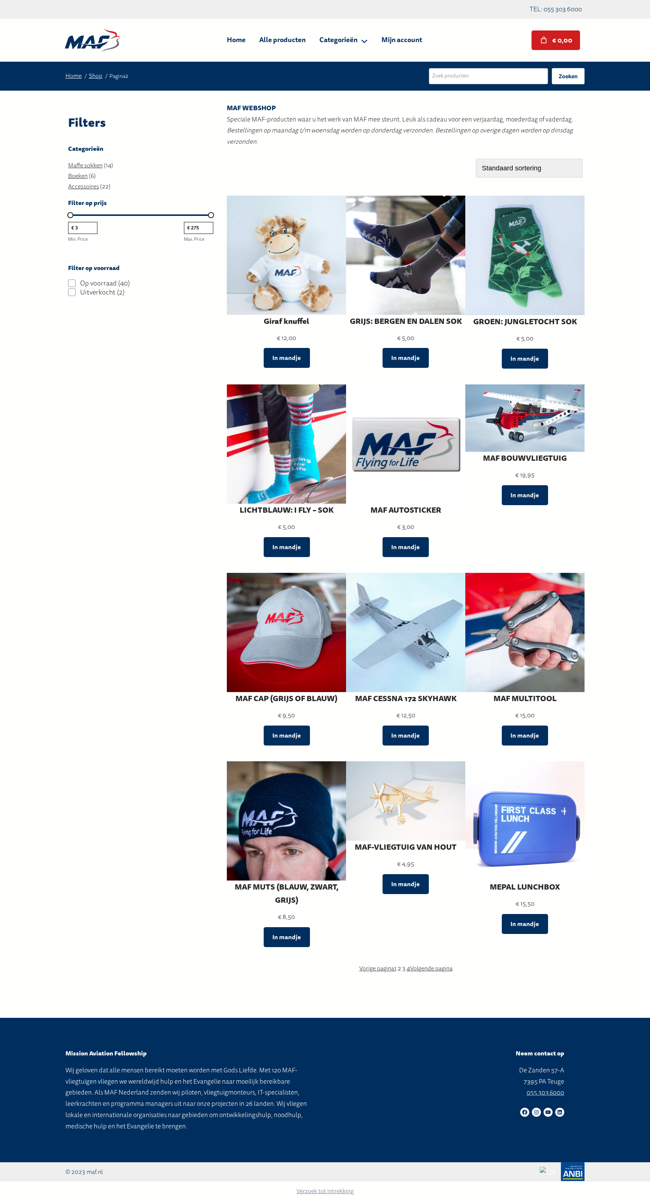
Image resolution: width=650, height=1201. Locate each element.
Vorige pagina (376, 968)
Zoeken (568, 76)
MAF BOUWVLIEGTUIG (525, 458)
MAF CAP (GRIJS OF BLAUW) (286, 698)
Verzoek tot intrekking (325, 1191)
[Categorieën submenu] (364, 40)
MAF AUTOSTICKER (406, 510)
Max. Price (194, 239)
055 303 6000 (545, 1092)
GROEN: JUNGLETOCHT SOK (525, 321)
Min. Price (78, 239)
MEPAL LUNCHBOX (525, 887)
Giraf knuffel (286, 321)
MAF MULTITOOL (525, 698)
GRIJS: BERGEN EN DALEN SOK (406, 321)
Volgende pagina (431, 968)
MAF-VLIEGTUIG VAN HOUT (406, 847)
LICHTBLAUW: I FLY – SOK (287, 510)
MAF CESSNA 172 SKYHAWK (406, 698)
